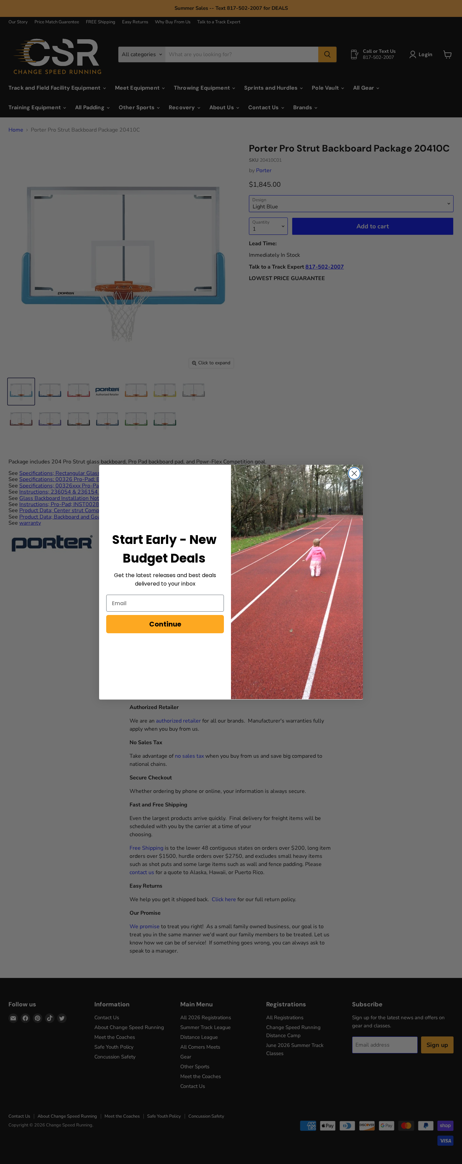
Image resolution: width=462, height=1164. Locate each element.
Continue (165, 624)
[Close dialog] (354, 473)
